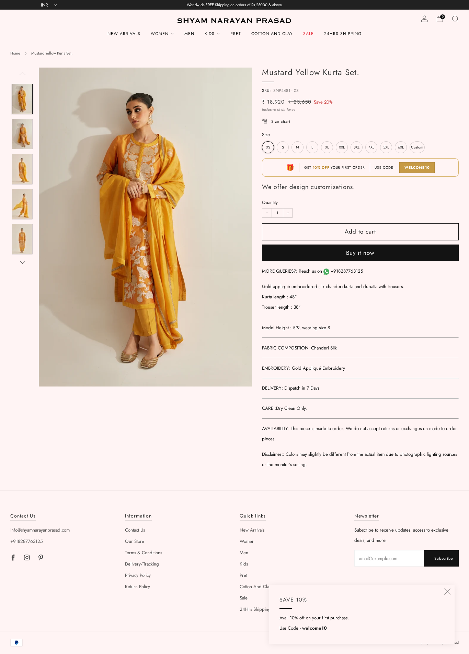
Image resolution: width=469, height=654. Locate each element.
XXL (342, 147)
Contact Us (135, 530)
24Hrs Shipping (343, 34)
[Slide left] (22, 75)
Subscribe (443, 558)
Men (189, 34)
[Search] (455, 18)
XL (327, 147)
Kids (210, 34)
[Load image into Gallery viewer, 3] (22, 169)
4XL (371, 147)
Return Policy (137, 586)
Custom (417, 147)
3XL (356, 147)
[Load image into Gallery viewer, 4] (22, 204)
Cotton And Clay (272, 34)
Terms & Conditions (143, 552)
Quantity (270, 202)
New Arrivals (123, 34)
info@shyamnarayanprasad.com (40, 530)
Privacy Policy (138, 575)
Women (160, 34)
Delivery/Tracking (142, 564)
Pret (235, 34)
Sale (308, 34)
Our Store (134, 541)
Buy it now (360, 253)
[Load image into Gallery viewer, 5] (22, 239)
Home (15, 53)
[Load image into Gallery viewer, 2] (22, 134)
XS (268, 147)
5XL (386, 147)
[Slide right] (22, 262)
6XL (401, 147)
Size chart (280, 121)
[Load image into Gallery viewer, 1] (22, 99)
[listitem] (234, 5)
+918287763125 (347, 271)
